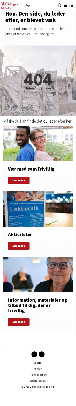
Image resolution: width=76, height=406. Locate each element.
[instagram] (42, 354)
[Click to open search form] (59, 5)
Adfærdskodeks (38, 380)
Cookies (38, 363)
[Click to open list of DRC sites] (71, 5)
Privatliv (38, 368)
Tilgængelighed (38, 374)
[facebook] (34, 354)
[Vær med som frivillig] (38, 158)
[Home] (9, 8)
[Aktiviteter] (38, 223)
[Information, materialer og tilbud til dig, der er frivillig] (38, 294)
